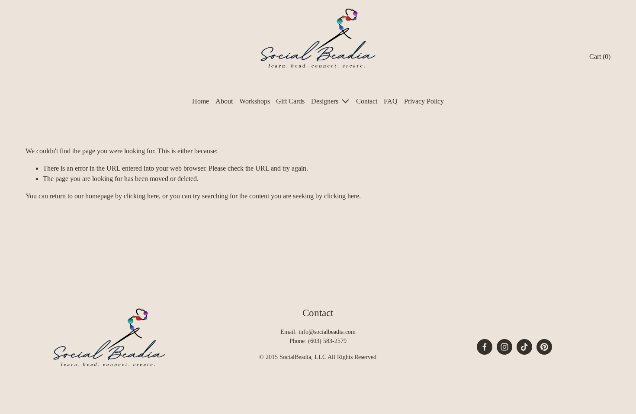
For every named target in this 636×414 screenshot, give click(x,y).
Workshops (254, 101)
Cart (599, 56)
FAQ (391, 101)
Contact (366, 101)
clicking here (141, 196)
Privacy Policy (424, 101)
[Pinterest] (544, 347)
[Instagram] (504, 347)
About (224, 101)
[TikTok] (524, 347)
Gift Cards (290, 101)
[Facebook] (484, 347)
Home (200, 101)
